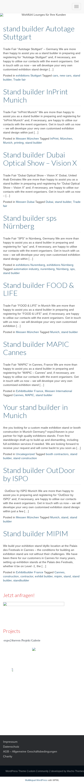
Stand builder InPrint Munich (35, 95)
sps (72, 269)
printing (19, 142)
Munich (7, 142)
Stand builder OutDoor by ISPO (39, 474)
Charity (7, 756)
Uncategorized (25, 454)
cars (55, 75)
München (66, 138)
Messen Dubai (25, 201)
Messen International (58, 391)
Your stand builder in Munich (35, 411)
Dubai (49, 201)
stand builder (33, 142)
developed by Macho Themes (67, 771)
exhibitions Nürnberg (60, 264)
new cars (65, 75)
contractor (26, 576)
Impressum (10, 741)
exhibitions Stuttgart (28, 75)
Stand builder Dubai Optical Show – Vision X (40, 158)
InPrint (54, 138)
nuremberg (47, 269)
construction (11, 576)
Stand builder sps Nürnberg (30, 221)
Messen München (27, 138)
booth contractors (57, 454)
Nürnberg (62, 269)
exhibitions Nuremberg (30, 264)
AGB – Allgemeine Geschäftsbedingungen (30, 751)
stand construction (25, 458)
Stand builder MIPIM (35, 533)
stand (64, 517)
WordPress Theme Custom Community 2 (28, 771)
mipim (58, 576)
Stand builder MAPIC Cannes (36, 348)
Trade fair (19, 79)
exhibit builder (44, 576)
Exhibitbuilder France (29, 391)
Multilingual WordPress (36, 780)
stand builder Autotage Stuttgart (39, 32)
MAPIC (29, 395)
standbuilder (21, 580)
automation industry (26, 269)
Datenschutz (11, 746)
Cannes (18, 395)
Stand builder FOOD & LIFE (38, 289)
